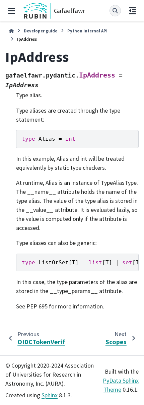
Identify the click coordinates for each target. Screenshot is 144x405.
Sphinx (50, 395)
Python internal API (87, 30)
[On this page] (132, 10)
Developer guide (40, 30)
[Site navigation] (11, 10)
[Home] (11, 31)
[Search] (115, 10)
